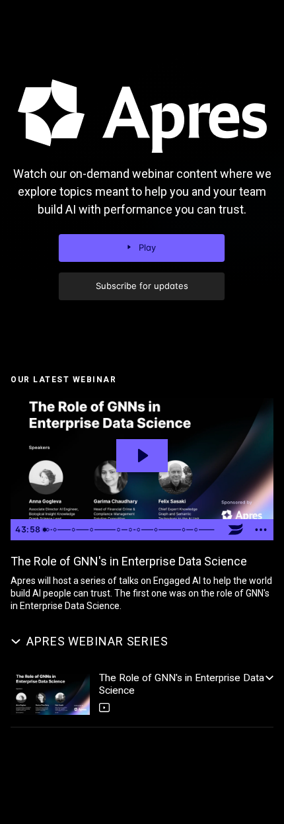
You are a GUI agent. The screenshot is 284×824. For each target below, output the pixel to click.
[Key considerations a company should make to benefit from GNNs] (74, 529)
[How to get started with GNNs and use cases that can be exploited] (92, 529)
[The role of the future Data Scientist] (186, 529)
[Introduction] (48, 529)
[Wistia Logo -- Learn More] (235, 529)
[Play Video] (50, 694)
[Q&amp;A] (198, 529)
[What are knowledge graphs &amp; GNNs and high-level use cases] (55, 529)
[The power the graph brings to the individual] (158, 529)
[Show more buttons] (260, 529)
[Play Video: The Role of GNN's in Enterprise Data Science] (142, 455)
